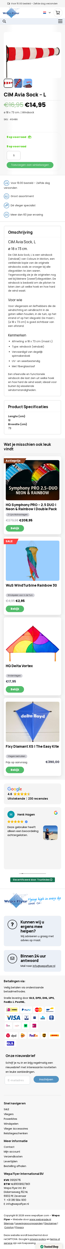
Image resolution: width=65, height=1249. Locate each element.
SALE (6, 1109)
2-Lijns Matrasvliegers (17, 514)
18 (9, 420)
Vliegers (9, 1114)
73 (9, 428)
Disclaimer (50, 1223)
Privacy (19, 1227)
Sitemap (9, 1223)
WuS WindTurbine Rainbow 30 (31, 585)
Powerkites (10, 1119)
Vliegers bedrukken (16, 756)
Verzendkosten (13, 1156)
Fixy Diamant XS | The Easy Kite (32, 746)
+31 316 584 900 (16, 1200)
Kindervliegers (14, 675)
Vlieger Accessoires (16, 1128)
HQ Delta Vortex (19, 666)
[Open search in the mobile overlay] (4, 21)
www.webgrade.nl (40, 1219)
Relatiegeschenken (16, 1133)
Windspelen (11, 1124)
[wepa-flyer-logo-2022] (11, 12)
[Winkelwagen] (58, 13)
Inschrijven (46, 1079)
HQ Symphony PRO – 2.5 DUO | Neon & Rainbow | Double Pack (31, 506)
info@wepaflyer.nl (17, 1204)
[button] (47, 12)
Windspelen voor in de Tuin (20, 595)
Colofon (9, 1227)
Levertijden (11, 1161)
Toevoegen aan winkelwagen (30, 165)
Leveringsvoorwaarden (29, 1223)
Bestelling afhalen (15, 1166)
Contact (9, 1147)
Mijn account (12, 1151)
